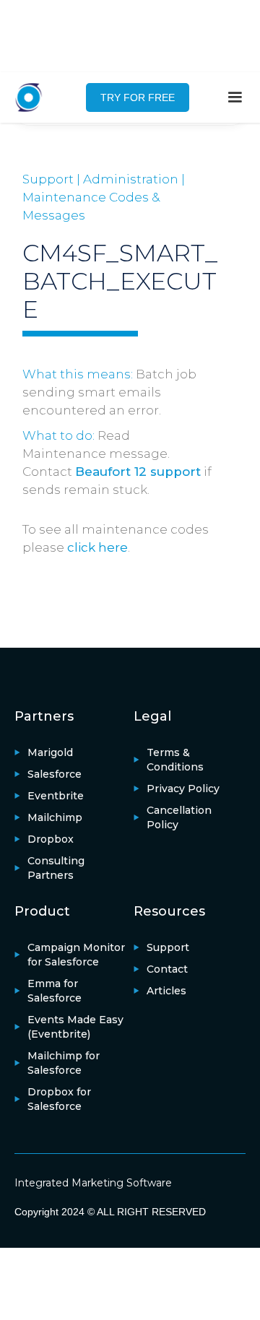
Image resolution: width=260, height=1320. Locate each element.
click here (97, 547)
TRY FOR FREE (137, 97)
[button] (235, 97)
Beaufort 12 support (138, 471)
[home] (36, 97)
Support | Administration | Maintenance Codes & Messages (103, 197)
